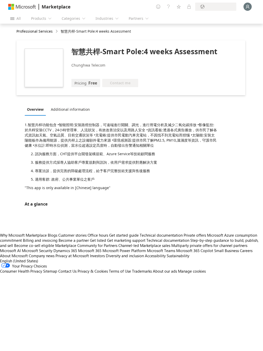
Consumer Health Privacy (21, 271)
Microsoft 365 (89, 250)
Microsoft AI (10, 250)
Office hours (98, 235)
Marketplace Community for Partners (86, 245)
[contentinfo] (57, 31)
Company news (41, 255)
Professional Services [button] (34, 31)
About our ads (165, 271)
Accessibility (155, 255)
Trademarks (142, 271)
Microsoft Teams (161, 250)
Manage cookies (192, 271)
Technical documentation (161, 235)
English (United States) (19, 260)
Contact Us (67, 271)
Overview (35, 109)
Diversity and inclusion (125, 255)
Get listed (98, 240)
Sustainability (178, 255)
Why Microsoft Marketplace (23, 235)
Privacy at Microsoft (72, 255)
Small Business (226, 250)
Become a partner (74, 240)
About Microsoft (14, 255)
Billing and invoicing (40, 240)
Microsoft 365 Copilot (194, 250)
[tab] (37, 109)
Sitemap (50, 271)
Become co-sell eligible (34, 245)
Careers (246, 250)
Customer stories (72, 235)
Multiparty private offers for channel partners (209, 245)
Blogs (52, 235)
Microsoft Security (37, 250)
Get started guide (124, 235)
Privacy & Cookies (93, 271)
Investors (97, 255)
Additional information (70, 109)
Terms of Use (120, 271)
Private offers (195, 235)
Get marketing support (126, 240)
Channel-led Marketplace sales (144, 245)
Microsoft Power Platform (124, 250)
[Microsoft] (22, 7)
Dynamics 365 (65, 250)
